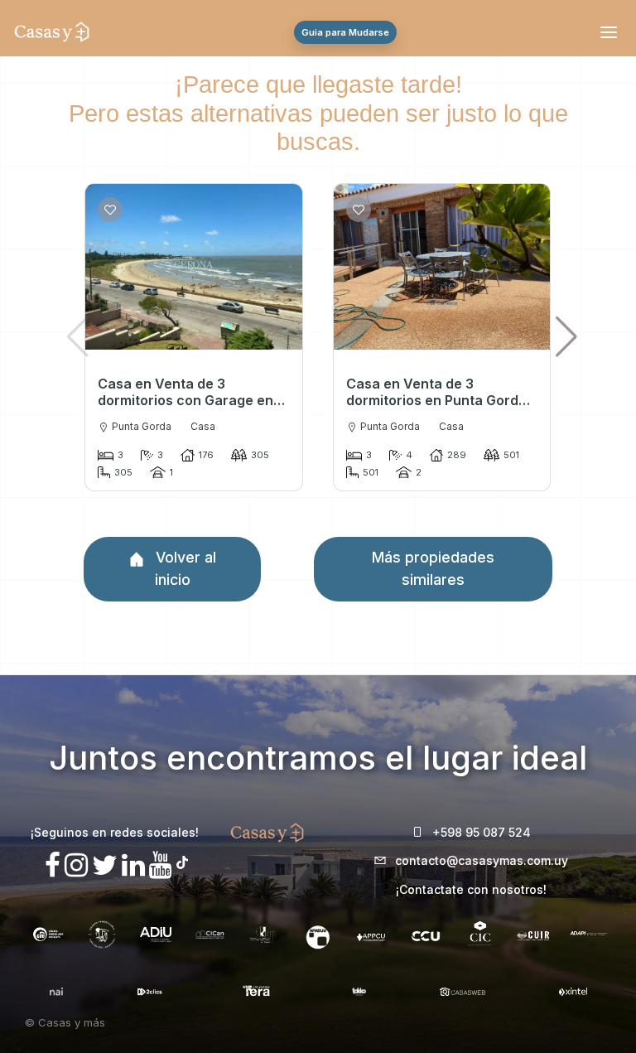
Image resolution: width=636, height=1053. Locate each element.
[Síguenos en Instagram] (76, 865)
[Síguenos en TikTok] (182, 860)
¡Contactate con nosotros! (471, 889)
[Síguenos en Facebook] (52, 865)
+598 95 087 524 (481, 832)
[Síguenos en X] (105, 865)
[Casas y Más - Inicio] (51, 32)
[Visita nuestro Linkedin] (133, 865)
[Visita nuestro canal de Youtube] (160, 865)
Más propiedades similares (433, 567)
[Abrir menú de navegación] (611, 32)
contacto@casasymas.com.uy (481, 860)
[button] (566, 336)
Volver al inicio (184, 567)
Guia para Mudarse (345, 32)
